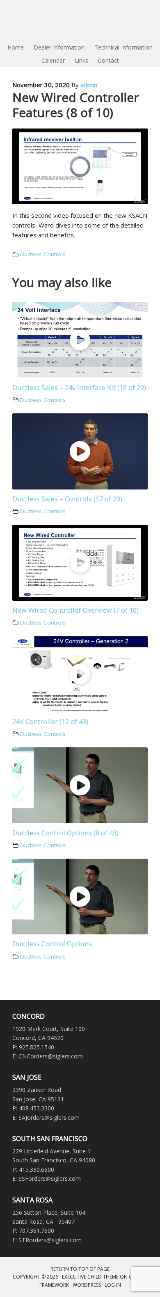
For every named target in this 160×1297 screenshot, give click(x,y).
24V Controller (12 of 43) (50, 721)
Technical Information (123, 47)
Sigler (80, 20)
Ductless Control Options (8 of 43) (65, 832)
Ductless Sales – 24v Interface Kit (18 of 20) (79, 387)
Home (15, 47)
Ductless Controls (43, 254)
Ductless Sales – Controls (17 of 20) (67, 498)
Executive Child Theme (90, 1276)
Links (81, 60)
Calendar (53, 60)
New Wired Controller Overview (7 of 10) (75, 610)
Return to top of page (80, 1268)
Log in (113, 1284)
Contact (108, 60)
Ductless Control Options (52, 943)
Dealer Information (59, 47)
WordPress (87, 1284)
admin (88, 85)
